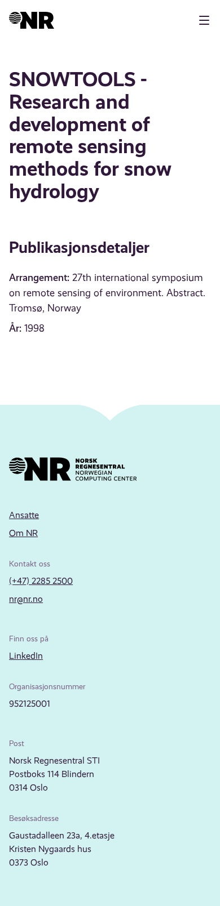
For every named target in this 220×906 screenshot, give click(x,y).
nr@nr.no (26, 598)
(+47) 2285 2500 (41, 580)
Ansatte (24, 515)
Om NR (23, 533)
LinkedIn (26, 655)
